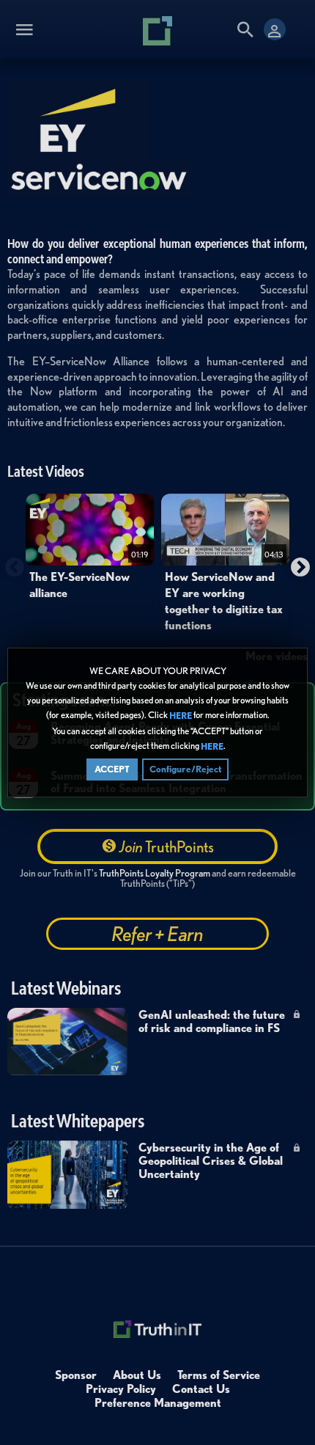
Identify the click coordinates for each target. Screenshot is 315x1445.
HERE (180, 716)
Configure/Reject (185, 769)
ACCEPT (112, 769)
